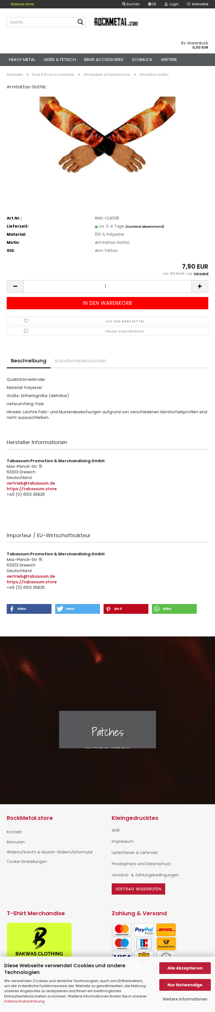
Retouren (16, 842)
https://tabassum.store (32, 489)
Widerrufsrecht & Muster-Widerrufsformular (50, 852)
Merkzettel (199, 4)
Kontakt (14, 832)
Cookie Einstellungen (27, 861)
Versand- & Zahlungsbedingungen (145, 875)
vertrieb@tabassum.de (31, 483)
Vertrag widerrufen (138, 889)
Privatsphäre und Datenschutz (141, 864)
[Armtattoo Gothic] (107, 137)
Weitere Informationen (185, 999)
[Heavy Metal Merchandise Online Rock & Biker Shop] (116, 22)
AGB (116, 830)
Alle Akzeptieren (185, 968)
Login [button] (173, 4)
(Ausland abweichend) (144, 226)
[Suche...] (80, 22)
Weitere (169, 59)
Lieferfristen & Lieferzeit (135, 852)
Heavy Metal (22, 59)
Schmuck (142, 59)
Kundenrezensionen (80, 360)
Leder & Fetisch (60, 59)
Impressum (123, 841)
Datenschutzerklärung (24, 1001)
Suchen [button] (133, 4)
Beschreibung (28, 360)
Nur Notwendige (184, 985)
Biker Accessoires (103, 59)
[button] (152, 4)
